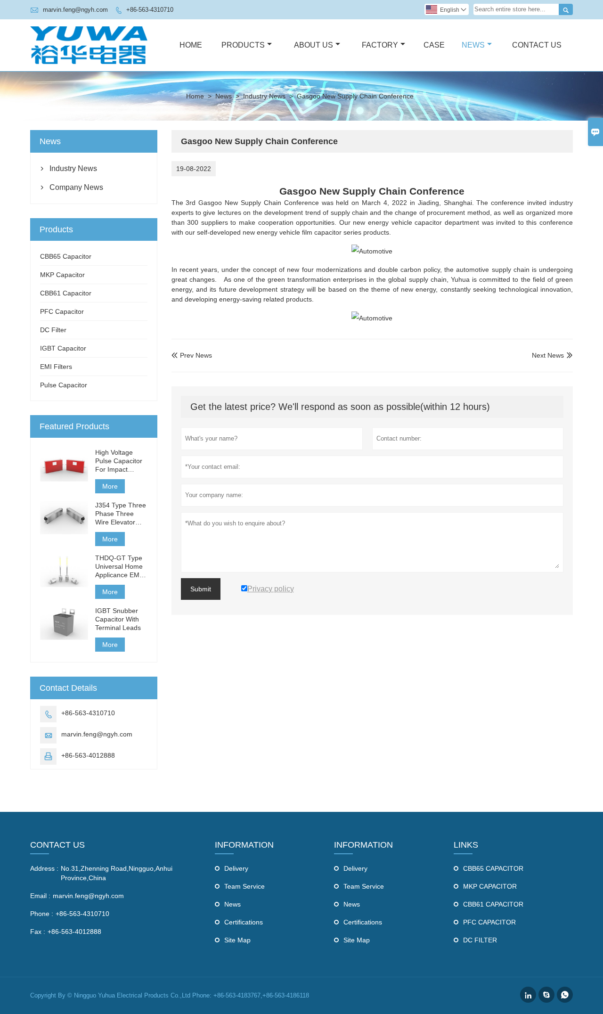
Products (243, 45)
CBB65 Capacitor (65, 256)
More (110, 486)
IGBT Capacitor (63, 348)
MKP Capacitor (62, 274)
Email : (40, 896)
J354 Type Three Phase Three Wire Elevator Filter (120, 513)
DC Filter (53, 330)
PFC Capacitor (62, 311)
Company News (76, 187)
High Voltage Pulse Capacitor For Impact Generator (118, 461)
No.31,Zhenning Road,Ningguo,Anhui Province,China (116, 873)
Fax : (37, 931)
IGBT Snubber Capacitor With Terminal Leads (118, 619)
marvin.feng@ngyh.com (75, 9)
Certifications (243, 922)
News (473, 45)
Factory (380, 45)
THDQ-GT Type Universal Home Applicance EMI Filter (119, 566)
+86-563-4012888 (88, 755)
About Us (313, 45)
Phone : (41, 913)
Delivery (236, 868)
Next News (548, 355)
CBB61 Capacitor (65, 293)
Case (434, 45)
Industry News (264, 96)
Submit (200, 589)
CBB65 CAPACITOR (493, 868)
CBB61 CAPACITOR (493, 904)
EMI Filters (56, 366)
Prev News (191, 355)
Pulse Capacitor (63, 385)
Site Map (237, 940)
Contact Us (537, 45)
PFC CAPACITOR (489, 922)
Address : (44, 868)
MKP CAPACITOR (490, 886)
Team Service (244, 886)
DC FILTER (480, 940)
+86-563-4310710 (149, 9)
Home (190, 45)
